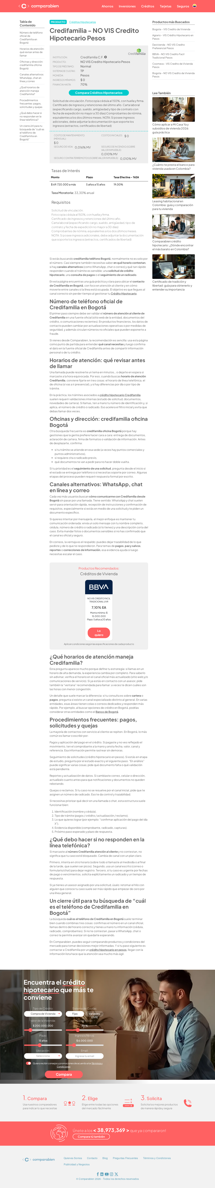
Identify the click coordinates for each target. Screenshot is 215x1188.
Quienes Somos (73, 1158)
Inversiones (127, 6)
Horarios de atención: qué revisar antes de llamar (32, 52)
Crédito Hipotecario (124, 293)
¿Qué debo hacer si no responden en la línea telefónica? (31, 116)
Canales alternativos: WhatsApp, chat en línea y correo (32, 78)
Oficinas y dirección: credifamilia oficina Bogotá (31, 65)
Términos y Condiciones (157, 1158)
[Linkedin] (102, 1175)
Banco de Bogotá (107, 711)
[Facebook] (98, 1175)
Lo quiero (99, 633)
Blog (105, 1158)
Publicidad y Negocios (77, 1164)
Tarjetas (165, 6)
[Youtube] (107, 1175)
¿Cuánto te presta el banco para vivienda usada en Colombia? (173, 166)
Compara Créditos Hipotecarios (98, 93)
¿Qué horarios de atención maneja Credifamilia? (29, 90)
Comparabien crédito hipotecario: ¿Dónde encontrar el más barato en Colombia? (172, 245)
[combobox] (43, 1014)
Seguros (183, 6)
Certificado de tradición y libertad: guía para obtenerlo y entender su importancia (172, 285)
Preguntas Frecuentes (125, 1158)
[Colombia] (194, 3)
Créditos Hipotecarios (82, 22)
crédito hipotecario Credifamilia (120, 395)
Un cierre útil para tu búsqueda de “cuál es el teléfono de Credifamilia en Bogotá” (32, 132)
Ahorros (107, 6)
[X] (116, 1175)
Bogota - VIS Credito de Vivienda (171, 29)
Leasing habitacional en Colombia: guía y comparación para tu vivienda (172, 205)
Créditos (147, 6)
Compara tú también (91, 1136)
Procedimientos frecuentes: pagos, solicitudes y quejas (31, 103)
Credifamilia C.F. (91, 57)
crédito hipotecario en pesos (108, 949)
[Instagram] (111, 1175)
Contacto (92, 1158)
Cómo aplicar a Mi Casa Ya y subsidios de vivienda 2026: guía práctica (170, 128)
